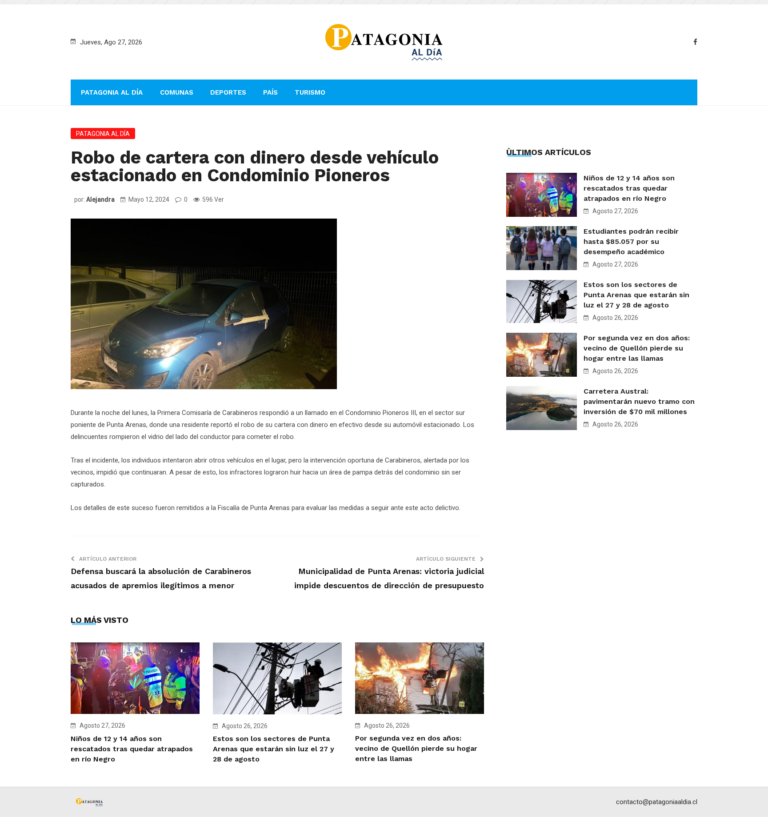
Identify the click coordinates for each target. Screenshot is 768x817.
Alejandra (100, 199)
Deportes (228, 92)
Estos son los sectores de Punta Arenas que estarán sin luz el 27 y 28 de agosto (273, 748)
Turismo (310, 92)
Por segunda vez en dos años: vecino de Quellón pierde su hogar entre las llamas (416, 748)
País (270, 92)
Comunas (176, 92)
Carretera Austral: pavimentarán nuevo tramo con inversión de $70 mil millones (639, 401)
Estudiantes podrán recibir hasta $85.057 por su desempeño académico (631, 241)
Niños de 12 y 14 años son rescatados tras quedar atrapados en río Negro (132, 748)
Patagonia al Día (112, 92)
